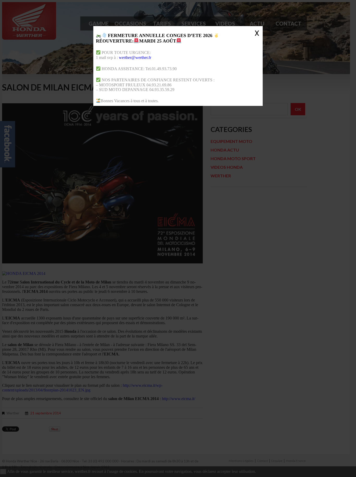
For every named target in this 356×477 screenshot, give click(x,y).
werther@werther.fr (135, 57)
